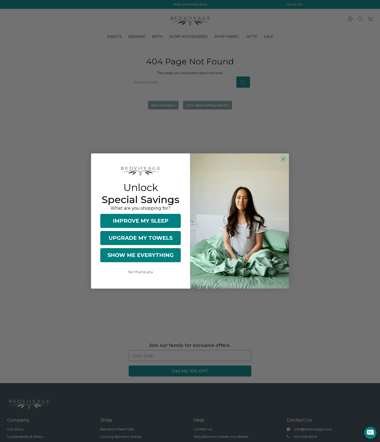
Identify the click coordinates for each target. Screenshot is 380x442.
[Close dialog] (283, 159)
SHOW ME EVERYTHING (141, 255)
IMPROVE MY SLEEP (140, 221)
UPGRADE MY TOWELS (141, 238)
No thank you (140, 272)
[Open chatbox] (370, 433)
